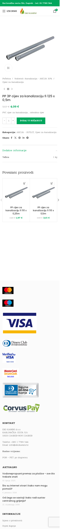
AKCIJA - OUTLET (25, 132)
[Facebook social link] (11, 138)
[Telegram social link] (27, 138)
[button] (24, 183)
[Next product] (12, 89)
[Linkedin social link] (23, 138)
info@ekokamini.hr (19, 445)
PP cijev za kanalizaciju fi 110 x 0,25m (16, 210)
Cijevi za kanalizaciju (13, 82)
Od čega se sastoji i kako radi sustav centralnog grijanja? (23, 499)
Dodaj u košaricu (31, 120)
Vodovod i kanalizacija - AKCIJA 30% (33, 78)
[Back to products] (8, 89)
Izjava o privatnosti (12, 520)
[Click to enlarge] (8, 67)
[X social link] (15, 138)
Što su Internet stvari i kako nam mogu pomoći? (24, 487)
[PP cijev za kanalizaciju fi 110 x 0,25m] (16, 192)
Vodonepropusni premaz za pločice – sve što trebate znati (28, 475)
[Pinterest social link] (19, 138)
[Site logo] (31, 11)
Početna (6, 78)
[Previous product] (4, 89)
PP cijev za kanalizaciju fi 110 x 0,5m (43, 210)
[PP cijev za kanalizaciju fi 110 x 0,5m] (43, 192)
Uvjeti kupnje (9, 526)
